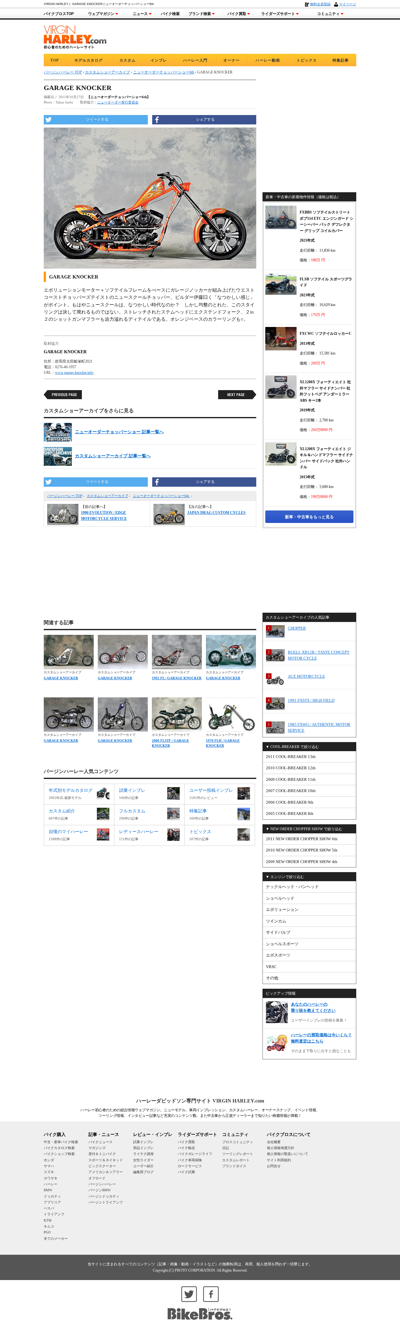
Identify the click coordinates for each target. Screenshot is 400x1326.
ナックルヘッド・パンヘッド (292, 886)
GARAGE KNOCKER (61, 678)
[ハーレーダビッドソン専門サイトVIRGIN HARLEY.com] (75, 36)
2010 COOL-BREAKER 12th (291, 768)
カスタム (127, 60)
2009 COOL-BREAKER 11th (291, 779)
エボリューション (282, 909)
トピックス (307, 60)
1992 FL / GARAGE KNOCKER (177, 678)
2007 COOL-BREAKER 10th (291, 790)
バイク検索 (170, 14)
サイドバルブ (278, 932)
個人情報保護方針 (280, 1148)
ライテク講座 (143, 1154)
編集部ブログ (143, 1172)
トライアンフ (54, 1214)
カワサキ (51, 1178)
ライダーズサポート (278, 14)
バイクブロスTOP (59, 14)
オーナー (231, 60)
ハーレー (51, 1184)
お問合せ (274, 1166)
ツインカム (276, 921)
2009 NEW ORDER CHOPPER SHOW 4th (302, 861)
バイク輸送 (186, 1148)
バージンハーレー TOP (64, 496)
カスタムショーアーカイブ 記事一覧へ (113, 456)
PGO (47, 1232)
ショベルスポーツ (282, 944)
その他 (272, 978)
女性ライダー (143, 1160)
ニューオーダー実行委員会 (117, 102)
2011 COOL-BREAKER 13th (291, 756)
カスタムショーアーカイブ (107, 496)
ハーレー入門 (195, 60)
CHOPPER (297, 628)
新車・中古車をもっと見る (309, 517)
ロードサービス (190, 1166)
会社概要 (274, 1142)
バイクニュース (100, 1142)
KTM (48, 1220)
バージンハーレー (102, 1184)
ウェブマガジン (101, 14)
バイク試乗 (186, 1172)
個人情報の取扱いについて (287, 1154)
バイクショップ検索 (59, 1154)
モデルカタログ (88, 60)
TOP (54, 60)
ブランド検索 (199, 14)
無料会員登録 (320, 4)
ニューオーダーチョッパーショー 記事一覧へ (119, 431)
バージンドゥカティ (103, 1196)
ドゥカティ (52, 1196)
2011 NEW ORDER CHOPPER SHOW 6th (302, 838)
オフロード (97, 1178)
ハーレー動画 (268, 60)
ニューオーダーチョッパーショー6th (161, 496)
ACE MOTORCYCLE (306, 676)
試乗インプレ (143, 1142)
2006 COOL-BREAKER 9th (289, 802)
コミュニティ (328, 14)
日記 (225, 1148)
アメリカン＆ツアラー (105, 1172)
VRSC (271, 966)
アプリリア (52, 1202)
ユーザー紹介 (143, 1166)
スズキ (49, 1172)
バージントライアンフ (105, 1202)
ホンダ (49, 1160)
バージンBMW (99, 1190)
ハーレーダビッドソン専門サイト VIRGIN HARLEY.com (200, 1100)
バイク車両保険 (190, 1160)
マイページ (347, 4)
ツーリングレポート (237, 1154)
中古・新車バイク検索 (61, 1142)
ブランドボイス (234, 1166)
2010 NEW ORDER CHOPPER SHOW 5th (302, 850)
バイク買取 (237, 14)
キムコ (49, 1226)
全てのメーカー (56, 1238)
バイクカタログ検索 (59, 1148)
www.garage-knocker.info (74, 372)
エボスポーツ (278, 955)
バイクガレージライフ (195, 1154)
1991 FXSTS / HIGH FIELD (311, 700)
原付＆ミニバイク (102, 1154)
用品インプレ (143, 1148)
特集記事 (340, 60)
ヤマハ (49, 1166)
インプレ (159, 60)
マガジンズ (97, 1148)
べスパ (49, 1208)
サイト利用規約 (279, 1160)
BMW (48, 1190)
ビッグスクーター (102, 1166)
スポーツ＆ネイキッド (105, 1160)
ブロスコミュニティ (237, 1142)
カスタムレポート (236, 1160)
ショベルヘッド (280, 898)
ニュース (140, 14)
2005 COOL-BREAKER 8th (289, 813)
